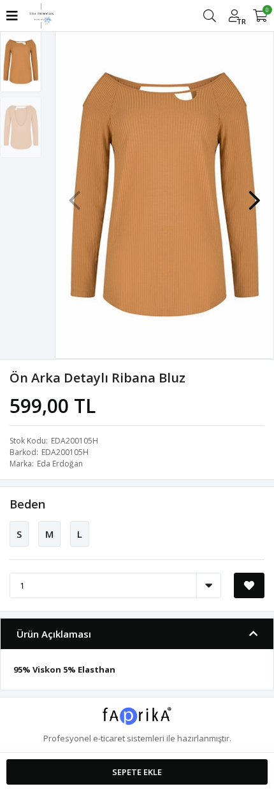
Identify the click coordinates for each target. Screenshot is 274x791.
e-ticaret (109, 738)
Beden (27, 504)
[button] (254, 194)
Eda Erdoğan (60, 463)
